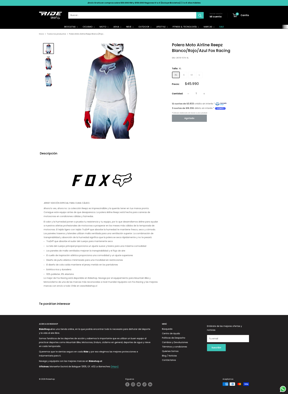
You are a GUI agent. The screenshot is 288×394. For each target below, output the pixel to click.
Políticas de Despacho (173, 337)
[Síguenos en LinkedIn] (150, 384)
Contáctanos (169, 360)
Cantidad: (177, 93)
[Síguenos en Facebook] (127, 384)
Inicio (41, 34)
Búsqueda (167, 328)
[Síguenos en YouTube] (139, 384)
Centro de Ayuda (171, 333)
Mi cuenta (216, 16)
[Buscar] (200, 15)
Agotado (189, 118)
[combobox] (132, 15)
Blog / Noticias (169, 355)
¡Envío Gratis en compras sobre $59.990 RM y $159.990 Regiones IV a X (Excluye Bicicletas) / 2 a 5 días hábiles (144, 2)
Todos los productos (56, 34)
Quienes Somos (170, 351)
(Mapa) (115, 366)
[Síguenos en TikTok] (144, 384)
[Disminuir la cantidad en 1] (188, 94)
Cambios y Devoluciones (175, 342)
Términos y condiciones (174, 346)
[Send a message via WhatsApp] (282, 388)
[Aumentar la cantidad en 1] (204, 94)
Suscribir (216, 347)
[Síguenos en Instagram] (133, 384)
